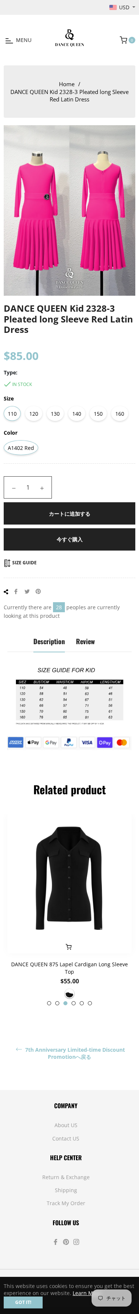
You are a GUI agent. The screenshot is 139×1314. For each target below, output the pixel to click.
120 (33, 413)
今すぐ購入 (70, 539)
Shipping (66, 1190)
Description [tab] (49, 641)
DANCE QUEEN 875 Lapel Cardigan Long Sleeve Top (69, 968)
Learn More (87, 1293)
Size (9, 398)
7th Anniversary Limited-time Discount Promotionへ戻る (74, 1053)
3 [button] (65, 1003)
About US (65, 1125)
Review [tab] (85, 641)
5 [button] (82, 1003)
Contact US (65, 1138)
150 (98, 413)
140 (76, 413)
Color (10, 432)
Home (67, 84)
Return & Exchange (66, 1177)
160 (119, 413)
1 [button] (49, 1003)
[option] (69, 910)
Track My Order (66, 1203)
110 (12, 413)
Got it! (23, 1302)
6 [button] (90, 1003)
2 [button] (57, 1003)
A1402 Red (21, 447)
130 (55, 413)
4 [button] (74, 1003)
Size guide (24, 562)
